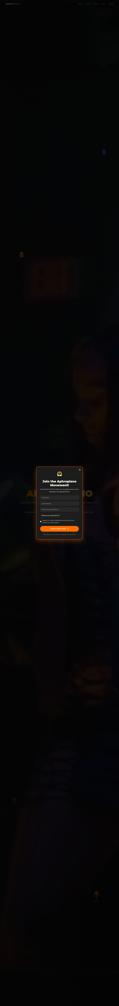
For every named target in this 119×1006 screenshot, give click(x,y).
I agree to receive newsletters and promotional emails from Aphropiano (58, 521)
